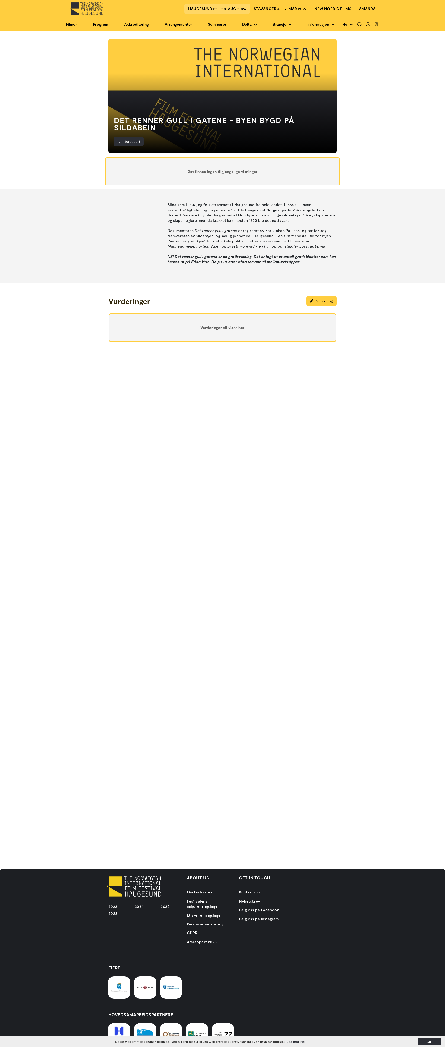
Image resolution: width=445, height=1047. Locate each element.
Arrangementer (178, 24)
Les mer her (295, 1042)
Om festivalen (199, 892)
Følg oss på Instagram (259, 919)
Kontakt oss (249, 892)
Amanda (367, 8)
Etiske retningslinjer (204, 915)
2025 (165, 906)
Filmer (71, 24)
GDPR (192, 933)
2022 (113, 906)
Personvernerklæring (205, 924)
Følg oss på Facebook (259, 910)
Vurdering (324, 301)
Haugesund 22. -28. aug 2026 (217, 8)
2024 (139, 906)
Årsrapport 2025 (202, 942)
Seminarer (217, 24)
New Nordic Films (333, 8)
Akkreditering (136, 24)
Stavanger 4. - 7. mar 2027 (280, 8)
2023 (113, 913)
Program (100, 24)
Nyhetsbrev (249, 901)
